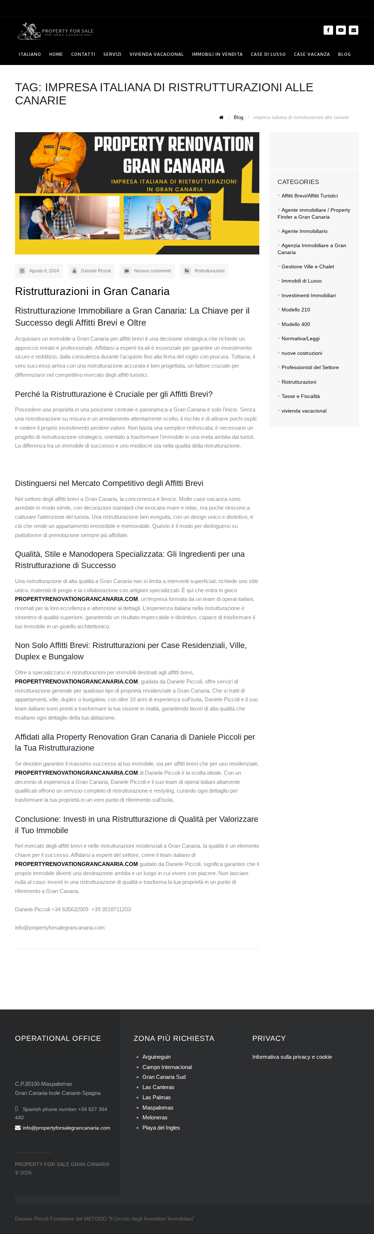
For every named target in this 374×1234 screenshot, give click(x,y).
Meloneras (155, 1117)
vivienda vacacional (304, 411)
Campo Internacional (167, 1067)
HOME (56, 54)
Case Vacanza (312, 54)
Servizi (112, 54)
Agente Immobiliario (305, 231)
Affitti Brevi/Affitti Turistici (310, 196)
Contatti (83, 54)
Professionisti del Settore (310, 367)
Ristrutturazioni (210, 270)
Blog (344, 54)
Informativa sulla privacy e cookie (292, 1057)
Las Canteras (158, 1087)
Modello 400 (296, 324)
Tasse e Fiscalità (301, 396)
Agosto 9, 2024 (44, 270)
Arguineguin (156, 1057)
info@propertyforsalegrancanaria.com (66, 1128)
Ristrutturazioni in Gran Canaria (92, 291)
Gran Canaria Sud (164, 1077)
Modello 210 (296, 310)
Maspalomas (157, 1107)
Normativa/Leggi (301, 338)
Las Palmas (156, 1097)
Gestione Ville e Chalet (308, 266)
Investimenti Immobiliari (309, 295)
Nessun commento (152, 270)
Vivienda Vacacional (157, 54)
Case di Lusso (268, 54)
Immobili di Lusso (302, 281)
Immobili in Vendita (217, 54)
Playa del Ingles (161, 1127)
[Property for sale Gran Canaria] (55, 30)
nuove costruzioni (302, 353)
